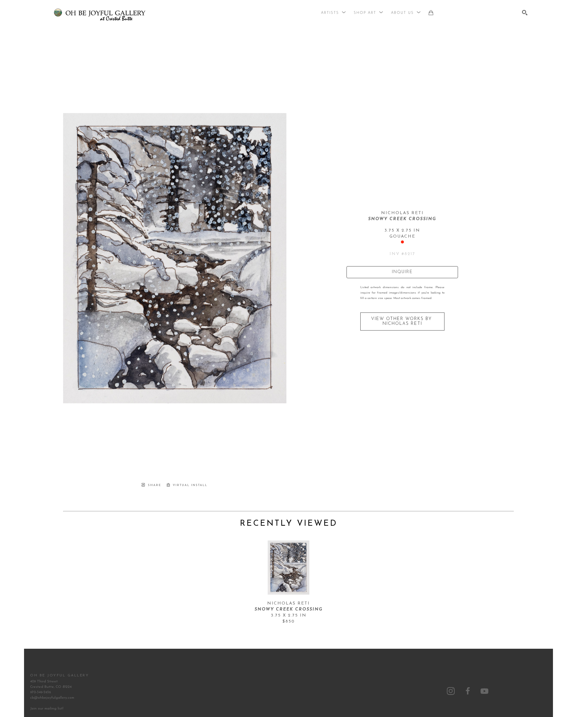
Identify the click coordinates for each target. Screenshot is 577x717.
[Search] (524, 12)
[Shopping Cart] (431, 12)
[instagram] (451, 691)
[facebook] (468, 691)
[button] (333, 13)
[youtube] (484, 691)
